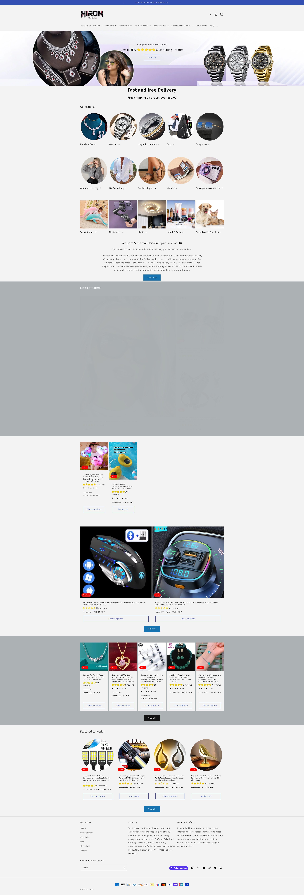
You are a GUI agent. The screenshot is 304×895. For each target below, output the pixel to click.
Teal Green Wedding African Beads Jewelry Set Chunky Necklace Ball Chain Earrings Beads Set (180, 678)
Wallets (170, 188)
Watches (113, 144)
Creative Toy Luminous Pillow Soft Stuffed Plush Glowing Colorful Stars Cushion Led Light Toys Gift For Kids (93, 478)
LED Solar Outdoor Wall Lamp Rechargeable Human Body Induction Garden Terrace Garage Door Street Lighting (96, 779)
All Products (85, 846)
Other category (86, 832)
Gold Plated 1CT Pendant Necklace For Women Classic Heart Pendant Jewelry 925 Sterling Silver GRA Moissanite (123, 678)
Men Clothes (85, 837)
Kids (82, 841)
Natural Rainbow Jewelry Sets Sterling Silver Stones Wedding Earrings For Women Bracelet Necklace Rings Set (152, 678)
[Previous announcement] (124, 2)
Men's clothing (116, 188)
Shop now (152, 277)
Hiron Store (89, 889)
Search (83, 828)
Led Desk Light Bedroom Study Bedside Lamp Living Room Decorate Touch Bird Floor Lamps (206, 778)
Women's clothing (89, 188)
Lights (141, 232)
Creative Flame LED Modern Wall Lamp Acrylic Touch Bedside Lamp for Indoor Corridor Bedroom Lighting (169, 778)
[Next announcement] (180, 2)
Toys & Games (87, 232)
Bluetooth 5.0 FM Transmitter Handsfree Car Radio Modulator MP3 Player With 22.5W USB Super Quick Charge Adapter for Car (186, 603)
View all (152, 628)
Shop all (152, 57)
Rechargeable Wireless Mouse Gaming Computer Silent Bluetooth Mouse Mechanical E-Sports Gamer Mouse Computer (115, 603)
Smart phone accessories (208, 188)
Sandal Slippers (145, 188)
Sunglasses (201, 144)
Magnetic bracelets (147, 144)
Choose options (94, 509)
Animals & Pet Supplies (207, 232)
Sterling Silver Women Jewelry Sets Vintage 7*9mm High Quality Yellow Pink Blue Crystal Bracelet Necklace (209, 678)
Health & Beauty (175, 232)
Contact (83, 850)
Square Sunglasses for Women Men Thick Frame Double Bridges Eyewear (110, 422)
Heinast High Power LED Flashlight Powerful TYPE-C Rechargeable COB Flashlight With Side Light (132, 778)
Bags (169, 144)
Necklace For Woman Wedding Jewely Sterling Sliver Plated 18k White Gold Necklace (94, 677)
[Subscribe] (124, 868)
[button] (85, 25)
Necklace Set (86, 144)
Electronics (114, 232)
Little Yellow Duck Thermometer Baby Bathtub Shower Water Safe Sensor (122, 486)
